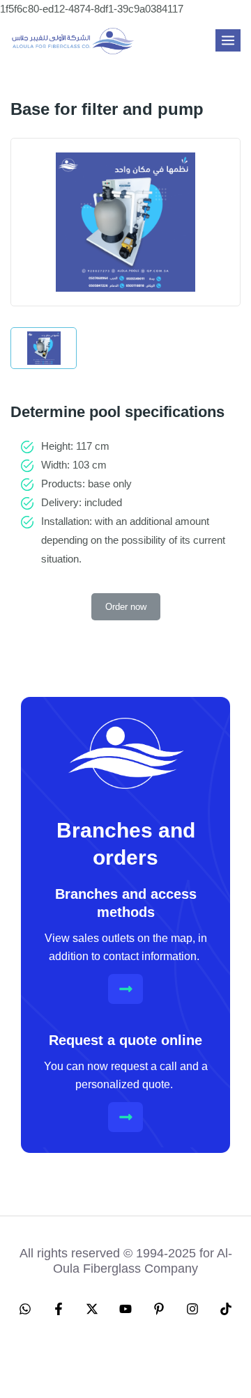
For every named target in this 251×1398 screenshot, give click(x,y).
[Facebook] (58, 1309)
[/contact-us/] (126, 989)
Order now (125, 607)
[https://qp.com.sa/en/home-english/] (73, 40)
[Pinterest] (159, 1309)
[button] (195, 1367)
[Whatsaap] (25, 1309)
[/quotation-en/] (126, 1117)
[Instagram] (192, 1309)
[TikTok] (226, 1309)
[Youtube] (125, 1309)
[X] (92, 1309)
